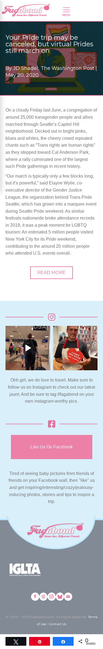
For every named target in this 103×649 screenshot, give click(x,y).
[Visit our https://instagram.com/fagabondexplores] (52, 597)
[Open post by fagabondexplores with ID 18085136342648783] (75, 348)
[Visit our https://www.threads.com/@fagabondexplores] (43, 597)
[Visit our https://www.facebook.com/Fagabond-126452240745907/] (35, 597)
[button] (51, 272)
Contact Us (57, 624)
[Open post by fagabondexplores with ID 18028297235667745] (27, 348)
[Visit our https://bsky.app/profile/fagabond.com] (60, 597)
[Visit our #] (68, 597)
